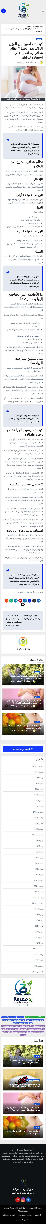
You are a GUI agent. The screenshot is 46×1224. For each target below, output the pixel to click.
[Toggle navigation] (43, 11)
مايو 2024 (39, 920)
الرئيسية (38, 1215)
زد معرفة (33, 62)
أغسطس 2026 (37, 766)
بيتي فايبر (20, 1017)
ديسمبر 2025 (38, 812)
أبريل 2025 (39, 858)
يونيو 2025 (39, 846)
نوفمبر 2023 (38, 955)
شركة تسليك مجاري (20, 1023)
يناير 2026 (39, 806)
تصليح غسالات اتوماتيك (21, 1032)
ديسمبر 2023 (38, 949)
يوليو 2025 (39, 840)
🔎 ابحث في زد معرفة (23, 749)
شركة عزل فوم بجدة (8, 1017)
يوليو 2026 (39, 772)
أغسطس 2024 (37, 903)
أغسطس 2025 (37, 835)
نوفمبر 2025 (38, 818)
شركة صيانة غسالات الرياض (16, 1029)
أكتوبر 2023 (39, 960)
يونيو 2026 (39, 778)
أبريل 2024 (39, 926)
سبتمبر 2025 (38, 829)
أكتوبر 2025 (39, 823)
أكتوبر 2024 (39, 892)
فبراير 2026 (38, 801)
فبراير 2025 (39, 869)
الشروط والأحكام (9, 1215)
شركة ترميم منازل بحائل (35, 1020)
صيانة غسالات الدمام (22, 1026)
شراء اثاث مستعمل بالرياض (34, 1017)
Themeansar (23, 1211)
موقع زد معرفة (23, 1189)
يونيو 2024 (39, 915)
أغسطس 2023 (37, 972)
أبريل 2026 (39, 789)
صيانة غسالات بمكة (34, 1029)
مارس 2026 (38, 795)
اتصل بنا (25, 1220)
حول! (18, 1220)
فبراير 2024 (38, 937)
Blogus (39, 1208)
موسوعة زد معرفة (33, 1080)
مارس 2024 (38, 932)
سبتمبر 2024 (38, 897)
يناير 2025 (39, 875)
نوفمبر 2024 (38, 886)
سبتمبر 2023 (38, 966)
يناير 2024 (39, 943)
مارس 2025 (39, 863)
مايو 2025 (39, 852)
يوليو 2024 (39, 909)
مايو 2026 (39, 783)
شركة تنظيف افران (37, 1026)
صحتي (39, 39)
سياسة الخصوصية (25, 1215)
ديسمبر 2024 (38, 880)
